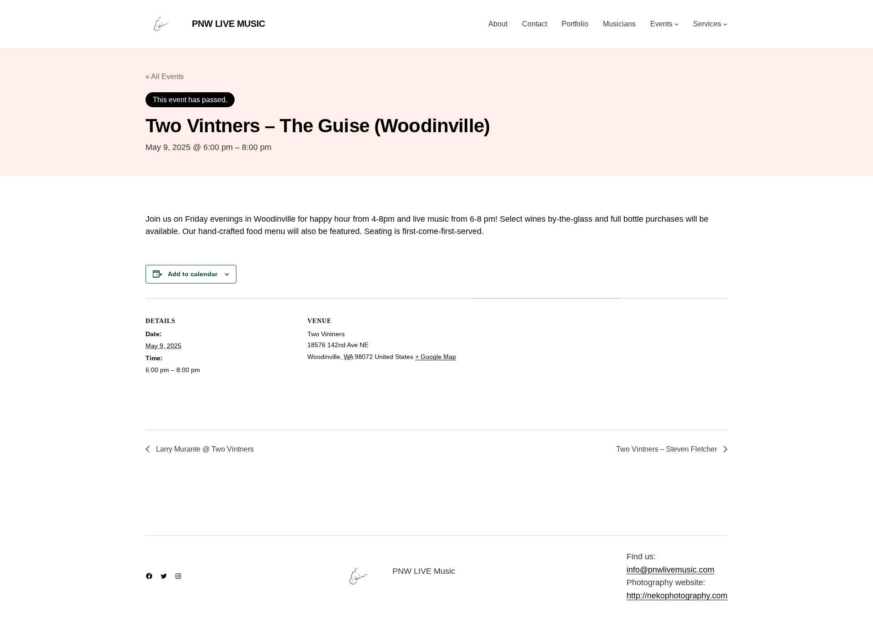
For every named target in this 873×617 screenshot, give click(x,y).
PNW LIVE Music (228, 24)
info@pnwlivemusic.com (670, 569)
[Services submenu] (725, 24)
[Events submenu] (676, 24)
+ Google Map (435, 356)
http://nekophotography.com (677, 595)
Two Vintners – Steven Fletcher (667, 449)
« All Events (165, 76)
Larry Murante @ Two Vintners (204, 449)
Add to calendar (192, 274)
